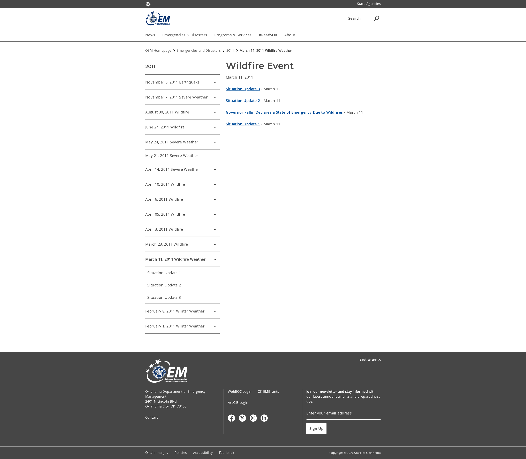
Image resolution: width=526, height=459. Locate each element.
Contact (151, 417)
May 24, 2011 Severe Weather (171, 142)
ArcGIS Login (238, 402)
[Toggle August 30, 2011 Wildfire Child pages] (215, 112)
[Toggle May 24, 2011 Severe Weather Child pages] (215, 142)
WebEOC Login (239, 391)
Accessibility (203, 452)
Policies (181, 452)
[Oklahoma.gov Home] (148, 4)
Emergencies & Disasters (184, 34)
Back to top (368, 359)
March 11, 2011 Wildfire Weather (175, 259)
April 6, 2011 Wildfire (164, 199)
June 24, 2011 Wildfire (165, 127)
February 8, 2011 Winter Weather (174, 311)
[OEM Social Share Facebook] (231, 418)
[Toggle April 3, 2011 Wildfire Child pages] (215, 229)
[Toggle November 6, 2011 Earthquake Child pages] (215, 82)
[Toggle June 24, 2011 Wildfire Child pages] (215, 127)
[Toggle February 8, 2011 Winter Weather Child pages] (215, 311)
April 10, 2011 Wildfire (165, 184)
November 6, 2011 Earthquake (172, 82)
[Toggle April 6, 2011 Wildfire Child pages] (215, 199)
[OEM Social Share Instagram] (253, 418)
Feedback (226, 452)
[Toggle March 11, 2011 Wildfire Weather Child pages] (215, 259)
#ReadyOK (268, 34)
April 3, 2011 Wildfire (164, 229)
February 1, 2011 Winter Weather (174, 326)
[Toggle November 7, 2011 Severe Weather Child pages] (215, 97)
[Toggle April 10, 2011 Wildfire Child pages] (215, 184)
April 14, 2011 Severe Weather (172, 169)
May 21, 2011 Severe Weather (171, 155)
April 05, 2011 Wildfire (165, 214)
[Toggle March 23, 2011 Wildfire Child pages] (215, 244)
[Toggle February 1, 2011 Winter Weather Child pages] (215, 326)
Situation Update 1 (164, 272)
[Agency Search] (377, 18)
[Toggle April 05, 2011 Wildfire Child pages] (215, 214)
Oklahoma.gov (156, 452)
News (150, 34)
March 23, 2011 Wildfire (166, 244)
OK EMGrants (268, 391)
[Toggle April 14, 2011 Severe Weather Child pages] (215, 169)
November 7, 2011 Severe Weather (176, 97)
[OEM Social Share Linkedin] (264, 418)
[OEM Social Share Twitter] (242, 418)
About (289, 34)
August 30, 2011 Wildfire (167, 112)
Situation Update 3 (164, 297)
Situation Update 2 (164, 285)
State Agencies (369, 3)
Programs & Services (233, 34)
